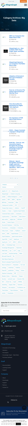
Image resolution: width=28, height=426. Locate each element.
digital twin (12, 219)
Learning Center (6, 367)
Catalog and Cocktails (7, 205)
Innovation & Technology (8, 348)
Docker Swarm (11, 222)
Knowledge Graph (11, 245)
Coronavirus (19, 213)
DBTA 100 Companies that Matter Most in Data (16, 36)
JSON (14, 242)
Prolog (17, 270)
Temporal (4, 287)
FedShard (17, 230)
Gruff (10, 239)
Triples (21, 290)
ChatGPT (23, 208)
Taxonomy (20, 284)
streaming (4, 284)
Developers (5, 352)
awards (4, 199)
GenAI (3, 233)
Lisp (10, 250)
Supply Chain (12, 284)
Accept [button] (18, 424)
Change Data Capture (7, 208)
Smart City (8, 281)
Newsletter (16, 264)
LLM (14, 250)
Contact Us (5, 387)
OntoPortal (11, 267)
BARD (13, 199)
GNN (8, 233)
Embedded (13, 228)
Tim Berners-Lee (21, 287)
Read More (24, 424)
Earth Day (16, 225)
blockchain (11, 202)
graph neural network (17, 236)
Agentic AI (4, 191)
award (20, 196)
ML (14, 256)
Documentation (6, 365)
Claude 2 (4, 211)
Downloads (23, 1)
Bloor (17, 202)
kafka (3, 245)
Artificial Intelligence (12, 196)
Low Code (4, 253)
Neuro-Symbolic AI (6, 264)
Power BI (4, 270)
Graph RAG (4, 239)
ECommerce (5, 228)
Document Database (7, 225)
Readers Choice (6, 276)
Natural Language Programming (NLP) (11, 262)
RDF (15, 273)
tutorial (3, 293)
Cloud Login (11, 1)
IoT (10, 242)
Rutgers (21, 276)
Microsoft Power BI (6, 256)
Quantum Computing (7, 273)
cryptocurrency (5, 216)
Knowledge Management (8, 247)
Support (4, 370)
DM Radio (19, 219)
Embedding (20, 228)
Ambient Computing (15, 193)
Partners (4, 385)
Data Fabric (14, 216)
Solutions (4, 350)
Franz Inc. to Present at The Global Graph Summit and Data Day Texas (17, 91)
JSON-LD (20, 242)
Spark (14, 281)
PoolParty (18, 267)
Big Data (19, 199)
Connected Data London (8, 213)
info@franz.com (9, 331)
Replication (14, 276)
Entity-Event (5, 230)
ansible (3, 196)
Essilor (11, 230)
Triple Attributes (14, 290)
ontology (4, 267)
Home (2, 29)
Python (22, 270)
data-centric (5, 219)
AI (9, 191)
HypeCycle (4, 242)
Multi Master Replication (8, 259)
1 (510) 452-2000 (10, 326)
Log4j (19, 250)
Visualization (10, 293)
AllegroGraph (5, 193)
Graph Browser (14, 233)
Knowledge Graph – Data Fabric (10, 355)
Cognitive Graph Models (19, 211)
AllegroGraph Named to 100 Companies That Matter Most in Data (17, 63)
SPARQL (20, 281)
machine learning (13, 253)
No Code (23, 264)
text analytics (12, 287)
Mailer (20, 253)
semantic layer (11, 279)
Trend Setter (5, 290)
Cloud (9, 211)
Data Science (22, 216)
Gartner (24, 230)
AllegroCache (15, 191)
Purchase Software (7, 357)
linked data (4, 250)
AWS (9, 199)
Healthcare (16, 239)
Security (4, 279)
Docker (3, 222)
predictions (11, 270)
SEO (3, 281)
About (4, 378)
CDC (16, 205)
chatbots (17, 208)
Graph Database (6, 236)
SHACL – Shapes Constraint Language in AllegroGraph (17, 130)
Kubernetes (19, 247)
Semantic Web (20, 279)
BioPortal (4, 202)
